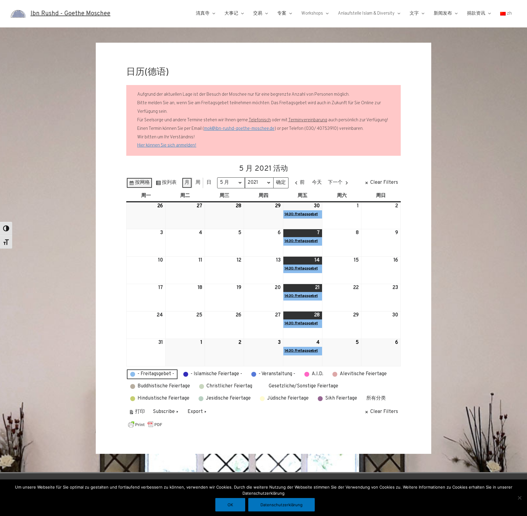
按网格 (139, 184)
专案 (281, 13)
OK (230, 504)
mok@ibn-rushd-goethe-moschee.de (239, 129)
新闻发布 (443, 13)
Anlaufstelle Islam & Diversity (366, 13)
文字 (414, 13)
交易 (257, 13)
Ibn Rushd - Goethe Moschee (70, 14)
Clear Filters (384, 183)
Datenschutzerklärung (281, 504)
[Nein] (519, 498)
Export (195, 412)
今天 (317, 183)
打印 (137, 413)
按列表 (166, 184)
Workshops (312, 13)
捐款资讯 (476, 13)
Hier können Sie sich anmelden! (166, 145)
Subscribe (164, 412)
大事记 (231, 13)
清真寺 (203, 13)
